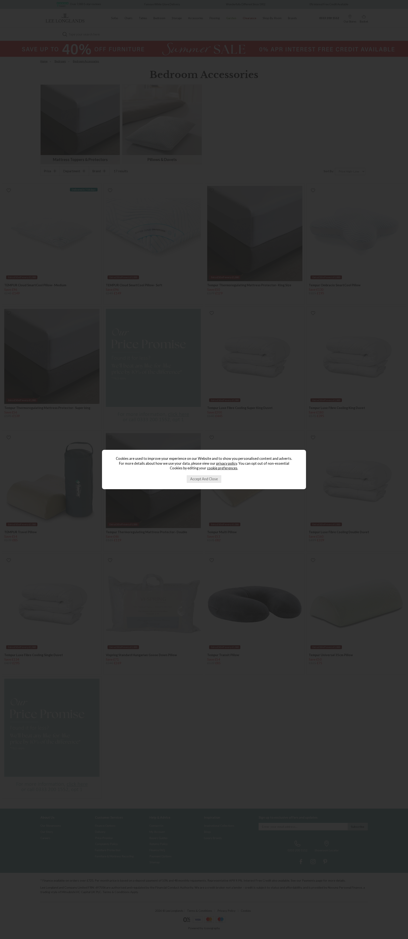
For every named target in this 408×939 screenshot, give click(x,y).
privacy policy (226, 463)
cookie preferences (222, 468)
